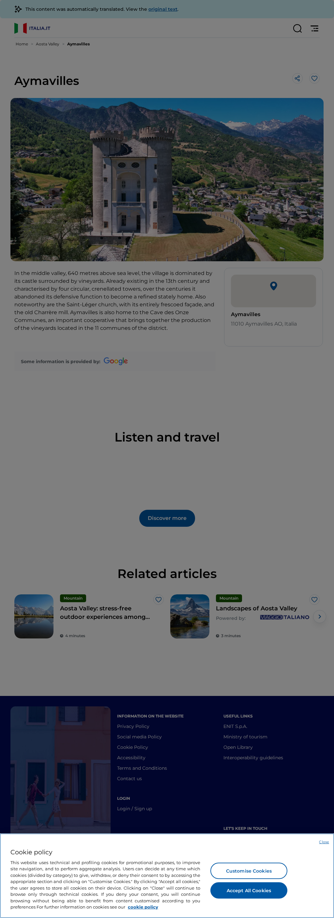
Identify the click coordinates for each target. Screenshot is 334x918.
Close (324, 842)
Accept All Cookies (249, 890)
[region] (167, 875)
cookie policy (143, 907)
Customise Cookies (249, 871)
